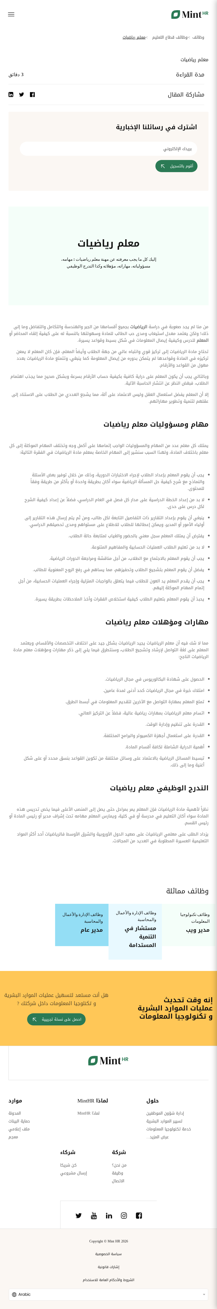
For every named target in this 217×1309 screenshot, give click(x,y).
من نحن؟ (119, 1165)
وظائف (198, 37)
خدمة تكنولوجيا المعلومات (168, 1129)
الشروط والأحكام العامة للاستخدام (108, 1280)
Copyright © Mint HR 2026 (108, 1241)
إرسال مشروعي (73, 1173)
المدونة (14, 1113)
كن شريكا (68, 1165)
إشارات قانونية (108, 1267)
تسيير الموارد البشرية (164, 1121)
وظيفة (117, 1173)
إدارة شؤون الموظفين (165, 1113)
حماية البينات (19, 1121)
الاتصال (118, 1181)
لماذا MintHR (88, 1113)
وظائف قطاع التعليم (170, 37)
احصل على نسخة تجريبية (61, 1019)
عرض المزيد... (157, 1137)
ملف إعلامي (19, 1129)
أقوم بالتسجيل (181, 166)
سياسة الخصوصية (108, 1254)
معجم (13, 1137)
